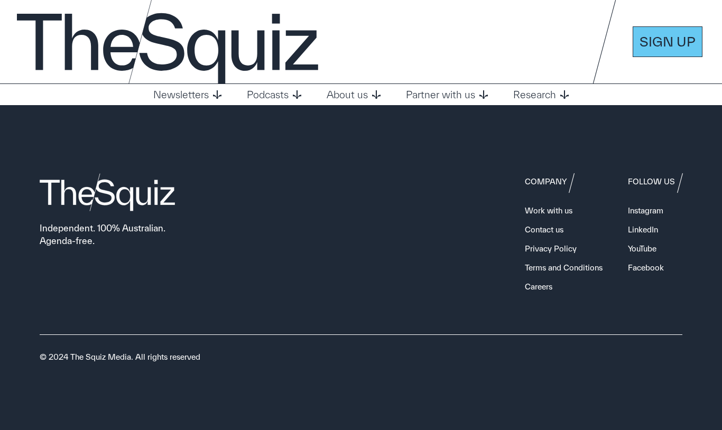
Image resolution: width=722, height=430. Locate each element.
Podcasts (268, 94)
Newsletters (181, 94)
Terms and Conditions (564, 267)
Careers (538, 286)
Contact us (544, 229)
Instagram (645, 210)
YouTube (642, 248)
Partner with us (440, 94)
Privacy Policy (551, 248)
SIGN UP (668, 41)
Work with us (548, 210)
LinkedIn (643, 229)
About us (347, 94)
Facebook (646, 267)
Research (534, 94)
